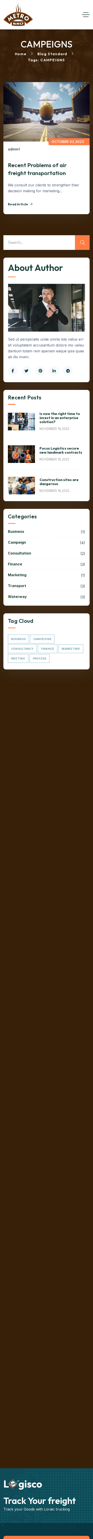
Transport (46, 585)
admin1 (14, 149)
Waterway (46, 596)
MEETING (18, 658)
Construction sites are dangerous (59, 481)
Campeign (46, 542)
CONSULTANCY (22, 648)
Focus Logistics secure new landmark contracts (61, 450)
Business (46, 531)
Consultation (46, 553)
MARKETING (71, 648)
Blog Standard (52, 54)
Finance (46, 564)
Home (21, 54)
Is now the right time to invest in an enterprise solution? (60, 417)
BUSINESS (18, 639)
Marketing (46, 575)
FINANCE (47, 648)
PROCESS (39, 658)
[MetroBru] (18, 14)
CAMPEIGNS (42, 639)
